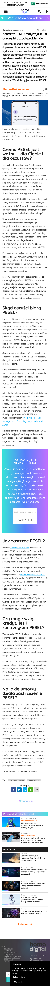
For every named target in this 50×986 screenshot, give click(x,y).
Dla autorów (8, 949)
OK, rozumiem (19, 982)
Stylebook (7, 950)
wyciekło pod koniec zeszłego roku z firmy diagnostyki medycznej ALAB (22, 421)
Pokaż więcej (25, 924)
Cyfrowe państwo (33, 780)
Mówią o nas (8, 954)
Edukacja (24, 853)
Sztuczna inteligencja (28, 867)
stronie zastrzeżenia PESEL (32, 574)
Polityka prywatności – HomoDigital (12, 959)
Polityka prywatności (18, 977)
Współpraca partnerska (12, 956)
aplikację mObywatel (19, 547)
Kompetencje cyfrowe (29, 909)
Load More (25, 933)
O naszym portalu (10, 952)
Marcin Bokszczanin (15, 89)
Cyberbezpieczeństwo (12, 30)
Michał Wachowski (28, 835)
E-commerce (25, 833)
